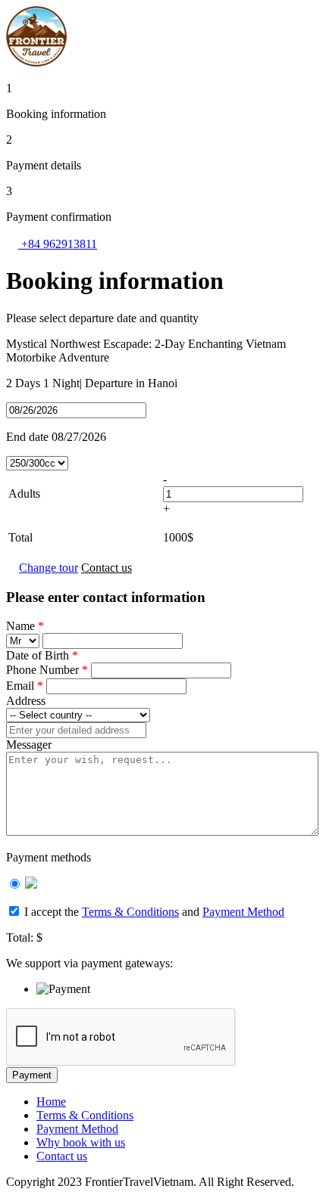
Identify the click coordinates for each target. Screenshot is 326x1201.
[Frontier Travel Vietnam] (36, 62)
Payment (32, 1075)
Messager (29, 744)
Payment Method (243, 911)
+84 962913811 (57, 243)
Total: (19, 937)
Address (25, 700)
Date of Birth (42, 655)
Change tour (48, 567)
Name (25, 625)
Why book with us (80, 1142)
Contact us (106, 567)
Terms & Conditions (130, 911)
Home (51, 1101)
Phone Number (47, 669)
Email (24, 685)
